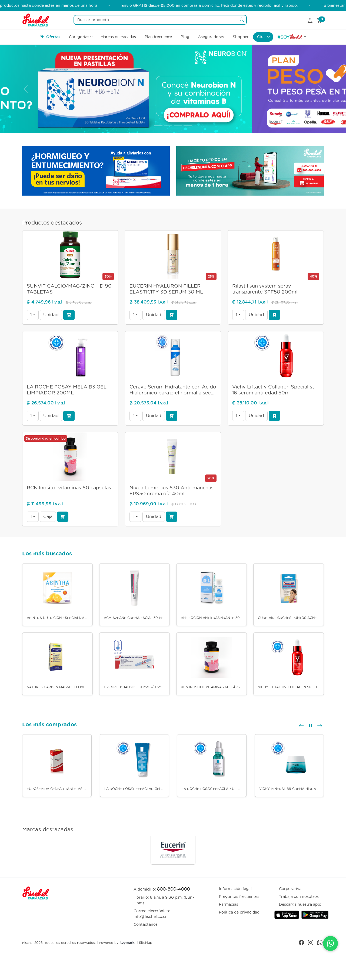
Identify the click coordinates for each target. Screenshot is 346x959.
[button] (301, 725)
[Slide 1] (158, 126)
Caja (47, 516)
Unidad (51, 314)
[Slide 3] (178, 126)
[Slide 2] (168, 126)
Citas (262, 37)
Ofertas (53, 37)
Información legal (235, 889)
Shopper (241, 37)
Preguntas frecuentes (239, 896)
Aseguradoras (211, 37)
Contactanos (146, 924)
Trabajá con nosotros (299, 896)
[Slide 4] (188, 126)
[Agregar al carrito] (69, 315)
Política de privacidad (239, 912)
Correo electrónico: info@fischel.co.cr (152, 914)
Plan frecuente (158, 37)
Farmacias (228, 904)
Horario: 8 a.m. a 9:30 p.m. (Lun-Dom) (164, 900)
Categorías (79, 37)
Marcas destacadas (118, 37)
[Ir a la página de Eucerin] (173, 850)
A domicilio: (162, 889)
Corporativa (290, 889)
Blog (185, 37)
